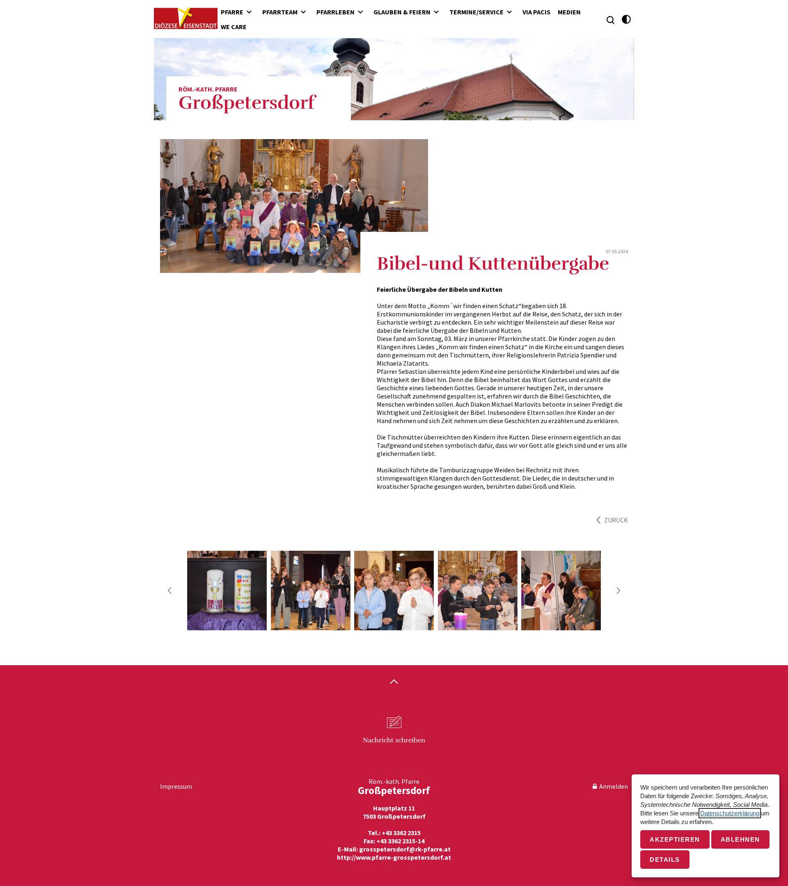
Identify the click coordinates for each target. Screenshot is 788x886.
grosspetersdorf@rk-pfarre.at (405, 849)
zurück (616, 520)
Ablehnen (740, 839)
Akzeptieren (675, 839)
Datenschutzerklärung (729, 813)
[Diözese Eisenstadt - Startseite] (186, 18)
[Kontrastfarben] (626, 19)
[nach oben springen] (394, 682)
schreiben (394, 740)
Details (665, 859)
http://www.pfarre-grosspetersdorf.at (394, 857)
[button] (169, 590)
